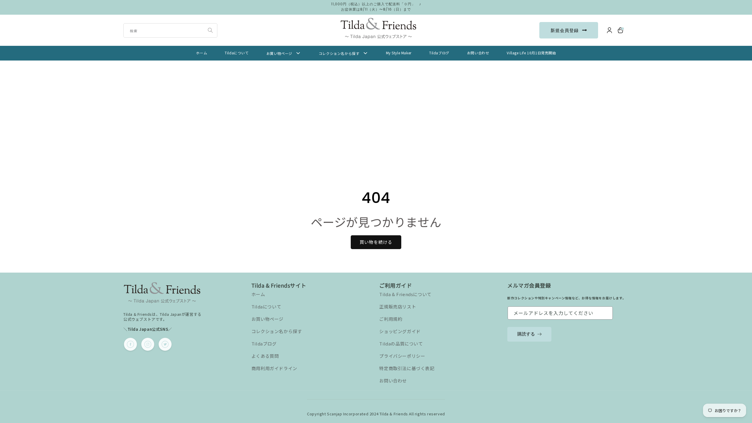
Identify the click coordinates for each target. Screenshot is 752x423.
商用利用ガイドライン (274, 368)
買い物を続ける (376, 242)
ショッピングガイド (399, 331)
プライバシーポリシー (402, 356)
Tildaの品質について (401, 343)
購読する (526, 333)
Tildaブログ (264, 343)
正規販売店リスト (397, 306)
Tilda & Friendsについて (405, 294)
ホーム (258, 294)
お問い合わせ (393, 380)
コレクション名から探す (276, 331)
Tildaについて (266, 306)
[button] (621, 30)
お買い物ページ (267, 319)
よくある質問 (265, 356)
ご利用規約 (390, 319)
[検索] (210, 30)
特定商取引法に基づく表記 (406, 368)
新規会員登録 (564, 30)
